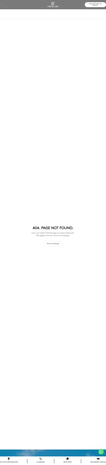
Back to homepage (53, 243)
